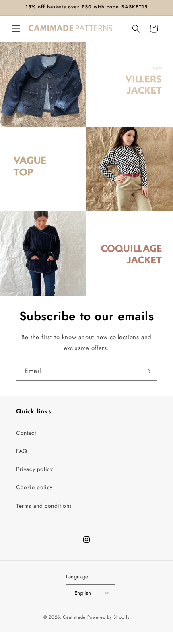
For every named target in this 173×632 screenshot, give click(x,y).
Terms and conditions (44, 506)
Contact (26, 433)
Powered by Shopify (108, 617)
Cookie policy (34, 487)
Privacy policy (34, 469)
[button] (16, 29)
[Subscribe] (148, 371)
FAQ (21, 451)
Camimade (74, 617)
